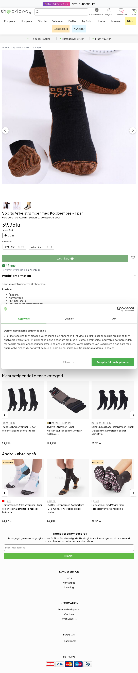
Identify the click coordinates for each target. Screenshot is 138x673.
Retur (69, 577)
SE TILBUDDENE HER (83, 4)
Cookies (69, 614)
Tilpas (66, 362)
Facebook (70, 640)
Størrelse (6, 241)
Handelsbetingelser (69, 609)
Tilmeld (68, 556)
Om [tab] (114, 318)
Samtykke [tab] (24, 318)
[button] (37, 11)
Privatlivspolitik (69, 618)
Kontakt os (69, 582)
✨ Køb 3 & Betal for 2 (56, 4)
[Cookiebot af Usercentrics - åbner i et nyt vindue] (119, 309)
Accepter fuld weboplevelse (112, 362)
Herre (26, 47)
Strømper (37, 47)
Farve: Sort (7, 230)
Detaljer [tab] (69, 318)
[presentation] (4, 414)
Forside (5, 47)
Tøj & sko (17, 47)
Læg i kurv (63, 258)
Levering (69, 587)
